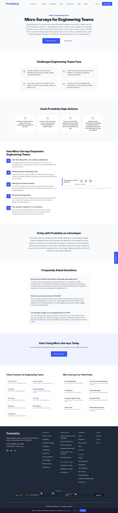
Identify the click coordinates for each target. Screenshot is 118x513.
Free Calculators (83, 475)
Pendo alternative (65, 445)
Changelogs (46, 450)
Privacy (98, 436)
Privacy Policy (66, 510)
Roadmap (53, 4)
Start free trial (51, 41)
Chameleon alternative (67, 448)
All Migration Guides (66, 469)
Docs (61, 4)
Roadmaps (45, 446)
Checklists (45, 439)
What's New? (82, 443)
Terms (98, 439)
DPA (97, 443)
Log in (97, 4)
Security (81, 450)
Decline (75, 510)
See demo (68, 41)
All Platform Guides (66, 465)
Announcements (47, 457)
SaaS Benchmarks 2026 (86, 478)
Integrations (46, 467)
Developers (70, 4)
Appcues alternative (66, 441)
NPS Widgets (46, 460)
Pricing (44, 4)
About (86, 4)
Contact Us (81, 482)
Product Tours (46, 436)
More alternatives (65, 457)
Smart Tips (45, 453)
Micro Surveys (46, 464)
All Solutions (64, 472)
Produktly (12, 4)
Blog (78, 4)
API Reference (83, 468)
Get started (107, 4)
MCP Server (82, 472)
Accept (83, 510)
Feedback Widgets (48, 443)
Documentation (83, 461)
